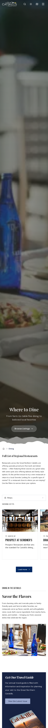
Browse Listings (22, 428)
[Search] (25, 4)
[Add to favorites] (33, 514)
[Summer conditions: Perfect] (31, 4)
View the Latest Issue (17, 701)
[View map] (37, 4)
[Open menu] (43, 4)
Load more (22, 569)
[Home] (3, 448)
